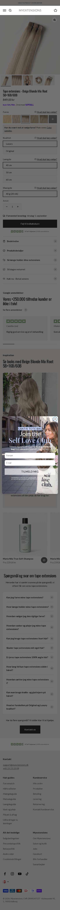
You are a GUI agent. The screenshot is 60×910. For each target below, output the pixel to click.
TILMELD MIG (30, 471)
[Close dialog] (55, 419)
